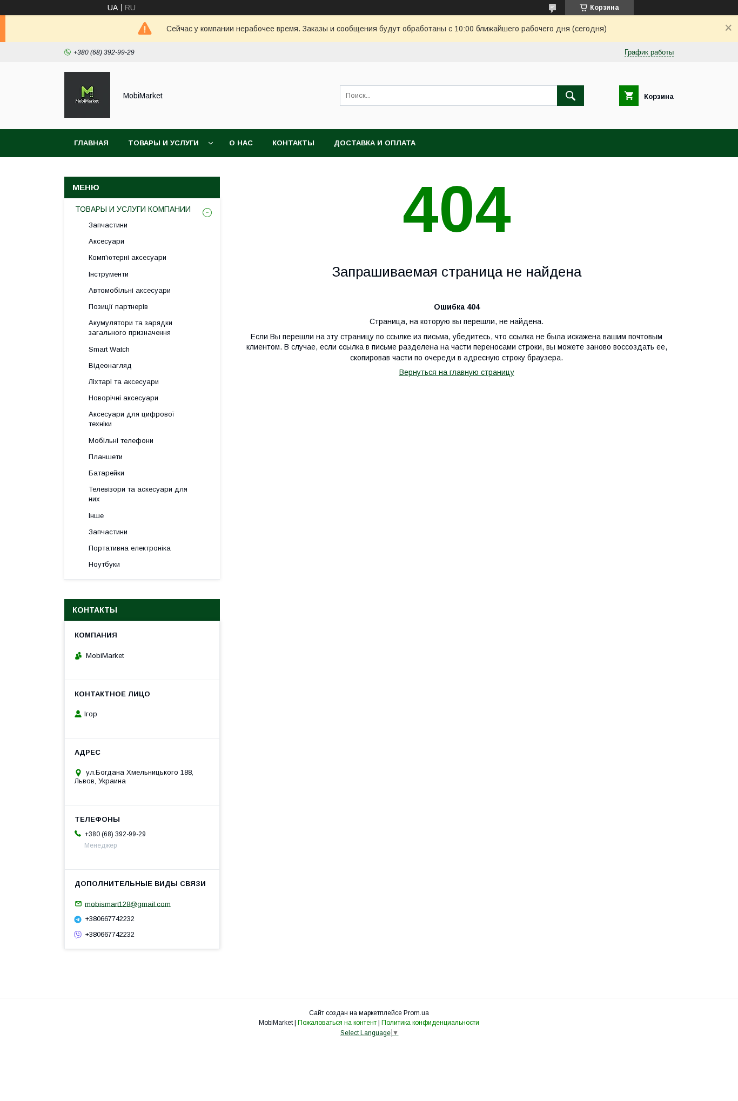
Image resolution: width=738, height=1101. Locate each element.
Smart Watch (109, 349)
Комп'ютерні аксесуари (127, 257)
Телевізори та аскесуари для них (138, 494)
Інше (96, 516)
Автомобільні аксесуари (130, 290)
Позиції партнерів (118, 307)
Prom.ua (416, 1013)
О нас (241, 143)
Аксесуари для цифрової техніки (132, 419)
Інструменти (109, 274)
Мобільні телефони (121, 441)
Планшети (106, 457)
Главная (91, 143)
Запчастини (108, 225)
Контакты (293, 143)
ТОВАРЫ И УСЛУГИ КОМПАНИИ (133, 209)
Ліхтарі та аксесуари (124, 382)
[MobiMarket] (87, 115)
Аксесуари (106, 241)
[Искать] (570, 95)
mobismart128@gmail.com (128, 903)
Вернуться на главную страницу (456, 372)
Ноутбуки (104, 564)
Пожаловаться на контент (337, 1022)
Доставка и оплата (374, 143)
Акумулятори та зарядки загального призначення (130, 328)
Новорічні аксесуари (123, 398)
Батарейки (106, 473)
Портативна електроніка (130, 548)
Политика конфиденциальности (430, 1022)
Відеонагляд (110, 365)
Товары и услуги (163, 143)
